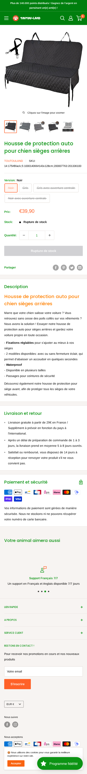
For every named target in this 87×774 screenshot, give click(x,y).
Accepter (16, 763)
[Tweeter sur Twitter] (72, 267)
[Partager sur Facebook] (56, 267)
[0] (79, 18)
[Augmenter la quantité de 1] (49, 235)
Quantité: (10, 235)
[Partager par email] (80, 267)
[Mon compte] (71, 18)
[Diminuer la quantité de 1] (23, 235)
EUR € (10, 704)
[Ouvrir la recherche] (62, 18)
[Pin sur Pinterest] (64, 267)
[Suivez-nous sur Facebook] (7, 724)
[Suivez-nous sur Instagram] (15, 724)
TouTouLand (13, 160)
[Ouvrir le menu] (6, 18)
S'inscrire (17, 684)
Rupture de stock (43, 251)
